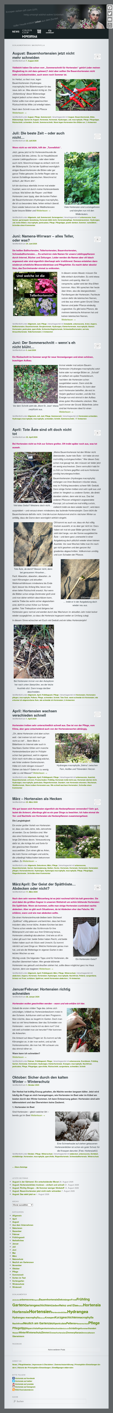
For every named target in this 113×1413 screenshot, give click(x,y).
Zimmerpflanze (73, 1332)
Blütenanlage (17, 119)
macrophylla (77, 119)
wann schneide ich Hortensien (81, 697)
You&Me (38, 31)
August (31, 117)
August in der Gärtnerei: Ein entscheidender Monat (35, 1181)
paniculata (27, 329)
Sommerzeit (46, 117)
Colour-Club (27, 31)
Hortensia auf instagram (25, 1386)
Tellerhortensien (34, 331)
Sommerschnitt (46, 122)
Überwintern (18, 1336)
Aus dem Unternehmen (22, 1225)
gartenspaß (24, 220)
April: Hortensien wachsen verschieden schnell (34, 713)
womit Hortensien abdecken (56, 978)
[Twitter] (110, 13)
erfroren (30, 780)
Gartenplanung (40, 868)
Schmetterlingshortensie (52, 329)
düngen (67, 1299)
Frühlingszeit (47, 694)
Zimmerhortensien (58, 1332)
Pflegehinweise (24, 1364)
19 (98, 887)
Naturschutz (17, 1259)
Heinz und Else (68, 1305)
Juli (69, 119)
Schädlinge (74, 1328)
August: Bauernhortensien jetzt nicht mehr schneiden (43, 55)
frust (94, 217)
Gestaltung (34, 220)
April (39, 694)
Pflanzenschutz (81, 1323)
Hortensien (80, 694)
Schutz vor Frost (19, 978)
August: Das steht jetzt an (24, 1194)
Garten (15, 220)
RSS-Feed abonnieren (24, 1389)
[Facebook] (110, 8)
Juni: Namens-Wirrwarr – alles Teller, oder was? (43, 238)
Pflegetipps (94, 119)
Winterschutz (70, 973)
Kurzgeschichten (66, 1317)
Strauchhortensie (19, 331)
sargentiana (91, 975)
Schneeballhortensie (78, 1156)
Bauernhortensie (82, 117)
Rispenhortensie (50, 782)
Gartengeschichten (37, 1305)
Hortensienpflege (65, 220)
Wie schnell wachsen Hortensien (64, 785)
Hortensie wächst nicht (87, 780)
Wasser (15, 1333)
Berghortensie (45, 326)
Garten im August (31, 119)
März (49, 865)
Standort (61, 782)
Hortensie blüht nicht (48, 220)
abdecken (16, 975)
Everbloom (49, 31)
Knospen (66, 1063)
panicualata (44, 222)
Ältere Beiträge (19, 1167)
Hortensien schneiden (88, 416)
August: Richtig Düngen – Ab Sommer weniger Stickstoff (38, 1187)
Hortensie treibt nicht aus (66, 780)
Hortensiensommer (81, 220)
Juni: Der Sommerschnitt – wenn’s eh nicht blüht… (43, 344)
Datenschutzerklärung (64, 1364)
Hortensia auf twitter (23, 1381)
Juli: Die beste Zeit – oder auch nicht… (38, 135)
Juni (38, 323)
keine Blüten (21, 222)
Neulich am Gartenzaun (23, 1262)
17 (98, 345)
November (17, 1265)
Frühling (51, 780)
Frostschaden (41, 780)
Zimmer (45, 1332)
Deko (61, 1299)
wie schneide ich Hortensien (51, 700)
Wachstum (91, 782)
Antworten (91, 122)
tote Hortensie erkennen (76, 782)
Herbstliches (18, 1240)
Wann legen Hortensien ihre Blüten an (69, 122)
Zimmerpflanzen (88, 1333)
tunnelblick (91, 222)
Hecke (56, 868)
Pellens (34, 697)
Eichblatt (94, 1153)
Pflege (37, 117)
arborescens (85, 217)
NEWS (15, 31)
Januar (15, 1243)
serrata (86, 329)
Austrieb (91, 777)
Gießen (50, 868)
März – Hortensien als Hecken (37, 798)
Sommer (82, 222)
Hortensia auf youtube (24, 1384)
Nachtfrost (73, 975)
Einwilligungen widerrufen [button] (62, 1367)
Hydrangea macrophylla (22, 418)
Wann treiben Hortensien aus (37, 785)
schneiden (27, 122)
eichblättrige (17, 1156)
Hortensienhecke (26, 870)
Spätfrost (39, 978)
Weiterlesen (19, 112)
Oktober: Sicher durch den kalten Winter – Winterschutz (40, 1079)
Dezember (16, 1231)
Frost (74, 1299)
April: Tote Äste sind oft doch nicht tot (42, 431)
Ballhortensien (18, 326)
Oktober (31, 1153)
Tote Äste (64, 697)
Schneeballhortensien (72, 329)
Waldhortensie (18, 785)
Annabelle (68, 323)
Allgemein (32, 217)
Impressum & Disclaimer (42, 1364)
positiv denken (72, 222)
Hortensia (30, 36)
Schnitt (36, 122)
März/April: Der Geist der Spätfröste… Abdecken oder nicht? (44, 886)
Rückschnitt (17, 122)
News (14, 1364)
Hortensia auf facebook (25, 1378)
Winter (22, 1332)
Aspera (93, 323)
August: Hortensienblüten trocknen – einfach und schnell (38, 1184)
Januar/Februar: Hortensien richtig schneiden (41, 991)
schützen (31, 978)
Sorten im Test (19, 1277)
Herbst (80, 1306)
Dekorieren (41, 865)
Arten (87, 323)
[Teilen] (110, 25)
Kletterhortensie (69, 326)
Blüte (92, 117)
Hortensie (53, 119)
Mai (14, 1252)
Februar (31, 1061)
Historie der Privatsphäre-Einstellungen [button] (34, 1367)
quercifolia (36, 329)
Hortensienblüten (59, 1312)
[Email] (110, 19)
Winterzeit (16, 1287)
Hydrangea (62, 119)
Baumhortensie (31, 326)
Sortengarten (57, 217)
